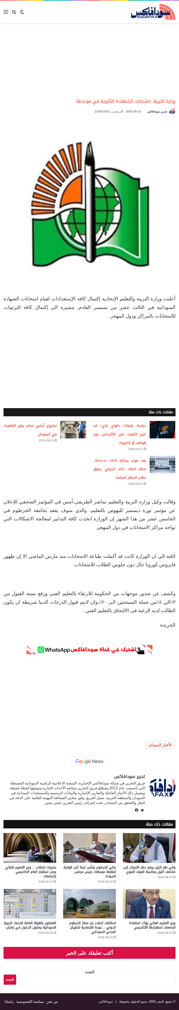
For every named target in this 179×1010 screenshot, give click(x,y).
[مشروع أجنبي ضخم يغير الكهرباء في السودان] (73, 429)
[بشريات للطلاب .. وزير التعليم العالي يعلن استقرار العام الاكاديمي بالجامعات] (29, 848)
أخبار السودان (159, 745)
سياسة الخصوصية (30, 1001)
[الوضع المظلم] (22, 13)
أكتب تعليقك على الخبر (89, 953)
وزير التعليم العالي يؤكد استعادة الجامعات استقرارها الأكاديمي (152, 925)
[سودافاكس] (153, 12)
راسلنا (9, 1001)
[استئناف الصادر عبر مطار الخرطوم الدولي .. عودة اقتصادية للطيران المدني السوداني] (89, 903)
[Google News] (89, 761)
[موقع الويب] (142, 810)
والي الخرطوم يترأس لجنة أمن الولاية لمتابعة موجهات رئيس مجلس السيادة (89, 871)
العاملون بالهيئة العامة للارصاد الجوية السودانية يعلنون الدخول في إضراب (30, 925)
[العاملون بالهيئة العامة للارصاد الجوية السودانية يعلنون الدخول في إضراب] (29, 903)
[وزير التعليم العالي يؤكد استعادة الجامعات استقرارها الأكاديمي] (149, 903)
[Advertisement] (140, 60)
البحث (89, 972)
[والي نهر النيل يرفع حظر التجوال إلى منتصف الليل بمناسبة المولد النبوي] (149, 848)
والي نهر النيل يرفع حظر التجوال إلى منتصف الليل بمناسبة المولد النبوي (149, 869)
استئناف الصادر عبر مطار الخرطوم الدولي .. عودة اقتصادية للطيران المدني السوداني (92, 927)
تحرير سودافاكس (157, 111)
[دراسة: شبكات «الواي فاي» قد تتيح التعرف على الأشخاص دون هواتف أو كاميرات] (162, 429)
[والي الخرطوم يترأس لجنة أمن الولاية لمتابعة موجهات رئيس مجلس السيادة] (89, 848)
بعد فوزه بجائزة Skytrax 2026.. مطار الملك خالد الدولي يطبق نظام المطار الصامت (119, 469)
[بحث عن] (14, 13)
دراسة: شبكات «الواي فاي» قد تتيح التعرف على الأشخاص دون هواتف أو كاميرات (119, 434)
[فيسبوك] (136, 810)
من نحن (52, 1001)
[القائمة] (5, 13)
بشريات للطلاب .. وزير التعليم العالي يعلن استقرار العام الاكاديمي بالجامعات (30, 871)
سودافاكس (106, 1001)
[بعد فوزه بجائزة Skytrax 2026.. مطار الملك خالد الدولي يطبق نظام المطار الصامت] (162, 464)
